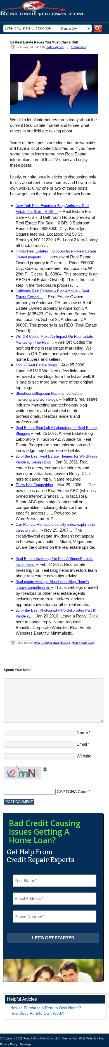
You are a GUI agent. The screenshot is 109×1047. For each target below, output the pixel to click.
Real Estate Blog (83, 642)
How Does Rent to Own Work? (37, 1013)
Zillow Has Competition (34, 485)
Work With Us (87, 1038)
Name (82, 732)
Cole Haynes (55, 47)
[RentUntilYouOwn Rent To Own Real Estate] (52, 11)
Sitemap (25, 1044)
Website (84, 756)
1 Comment (78, 47)
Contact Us (69, 1038)
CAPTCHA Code (72, 791)
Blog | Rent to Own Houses (52, 642)
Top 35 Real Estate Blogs (36, 365)
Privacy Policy (9, 1044)
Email (82, 744)
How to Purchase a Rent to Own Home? (45, 1007)
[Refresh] (45, 769)
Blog (102, 1038)
